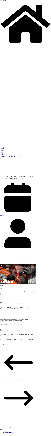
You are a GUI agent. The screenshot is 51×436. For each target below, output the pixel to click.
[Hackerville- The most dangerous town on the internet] (25, 43)
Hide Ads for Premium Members (5, 155)
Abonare (2, 149)
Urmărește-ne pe (3, 294)
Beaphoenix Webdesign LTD (10, 432)
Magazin (2, 148)
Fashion (2, 151)
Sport (2, 154)
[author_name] (4, 344)
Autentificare (3, 147)
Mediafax (2, 153)
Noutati (2, 150)
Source (1, 344)
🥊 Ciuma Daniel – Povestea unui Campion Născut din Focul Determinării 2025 (10, 156)
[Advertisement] (18, 256)
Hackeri (2, 152)
